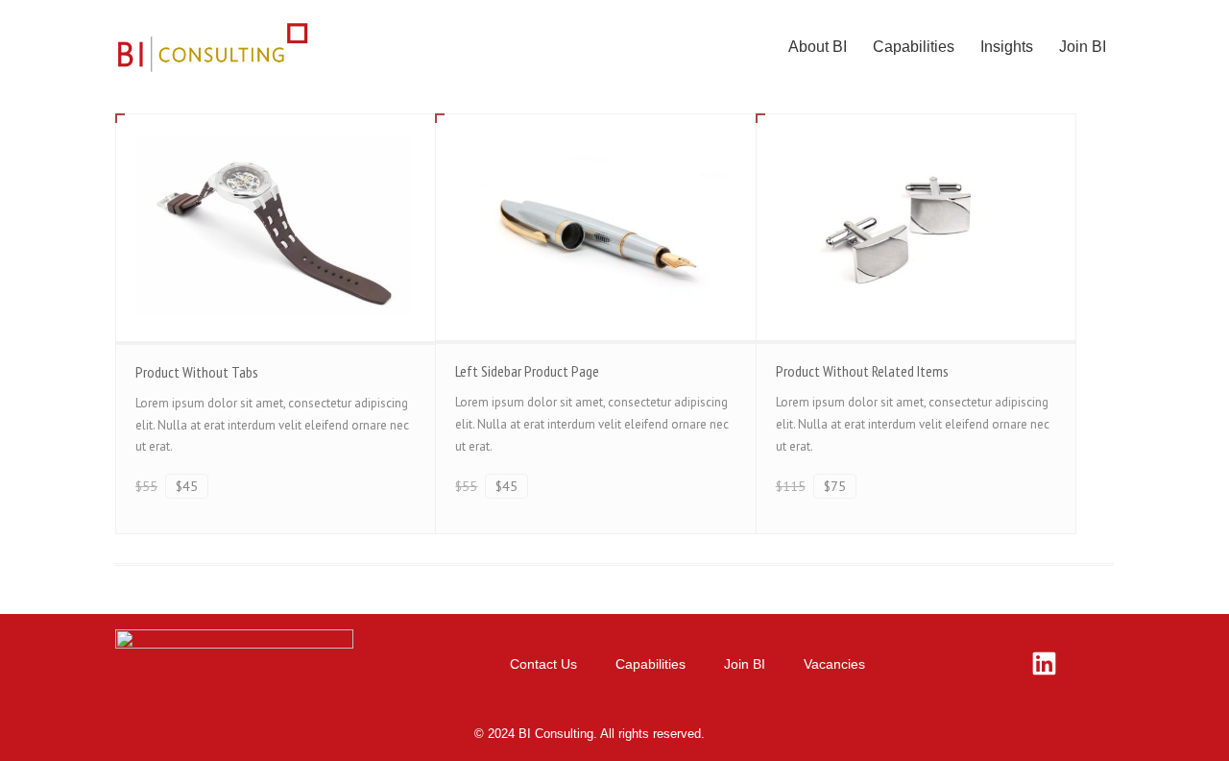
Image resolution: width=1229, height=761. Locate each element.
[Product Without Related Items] (916, 227)
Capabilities (913, 46)
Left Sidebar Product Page (527, 370)
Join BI (1082, 46)
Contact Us (543, 664)
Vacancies (834, 664)
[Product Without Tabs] (275, 227)
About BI (817, 46)
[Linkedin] (1044, 663)
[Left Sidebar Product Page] (595, 227)
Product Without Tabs (196, 371)
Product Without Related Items (862, 370)
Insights (1006, 46)
